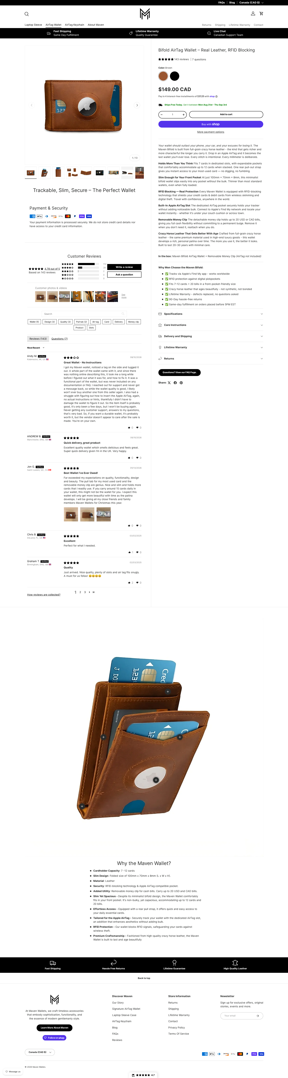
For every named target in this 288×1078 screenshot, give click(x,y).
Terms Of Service (178, 1033)
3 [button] (85, 592)
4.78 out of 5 (52, 268)
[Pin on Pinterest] (181, 383)
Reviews (117, 1040)
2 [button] (80, 592)
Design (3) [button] (50, 321)
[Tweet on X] (169, 383)
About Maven (96, 24)
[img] (71, 357)
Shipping (220, 24)
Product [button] (79, 327)
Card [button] (106, 321)
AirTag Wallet (53, 24)
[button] (166, 59)
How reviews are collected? (43, 594)
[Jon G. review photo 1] (71, 514)
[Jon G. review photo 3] (103, 514)
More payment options (210, 131)
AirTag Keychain (74, 24)
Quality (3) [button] (65, 321)
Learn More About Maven (54, 1027)
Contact (258, 24)
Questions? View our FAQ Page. (179, 372)
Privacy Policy (176, 1027)
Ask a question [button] (124, 274)
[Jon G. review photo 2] (87, 514)
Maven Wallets (39, 1067)
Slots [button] (91, 327)
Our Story (118, 1002)
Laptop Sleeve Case (124, 1015)
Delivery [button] (119, 321)
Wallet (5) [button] (34, 321)
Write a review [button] (124, 267)
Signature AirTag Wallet (126, 1008)
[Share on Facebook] (175, 383)
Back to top (144, 978)
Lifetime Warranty (239, 24)
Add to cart (226, 114)
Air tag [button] (95, 321)
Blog (232, 2)
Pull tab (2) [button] (81, 321)
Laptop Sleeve (33, 24)
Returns (206, 24)
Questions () (59, 338)
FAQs (221, 2)
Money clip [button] (133, 321)
